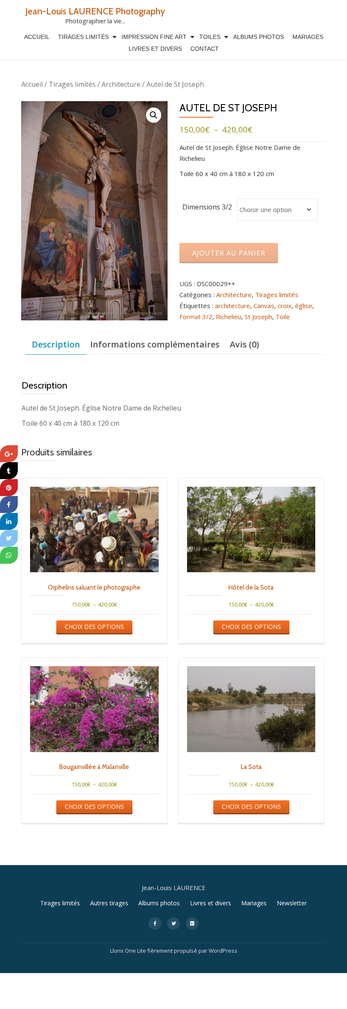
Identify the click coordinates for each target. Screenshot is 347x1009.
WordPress (223, 950)
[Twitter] (9, 538)
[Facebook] (9, 504)
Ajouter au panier (228, 253)
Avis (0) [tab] (244, 344)
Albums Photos (258, 36)
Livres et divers (155, 48)
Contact (204, 48)
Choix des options (94, 627)
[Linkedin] (9, 521)
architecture (232, 305)
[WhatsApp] (9, 555)
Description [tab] (56, 344)
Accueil (37, 36)
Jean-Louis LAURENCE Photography (95, 11)
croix (285, 305)
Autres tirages (109, 903)
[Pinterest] (9, 487)
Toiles (209, 36)
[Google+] (9, 453)
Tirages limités (83, 36)
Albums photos (159, 903)
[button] (153, 115)
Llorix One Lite (128, 950)
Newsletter (292, 903)
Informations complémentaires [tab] (155, 344)
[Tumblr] (9, 470)
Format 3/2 (195, 316)
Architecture (121, 84)
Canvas (263, 305)
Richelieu (228, 316)
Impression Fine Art (154, 36)
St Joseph (258, 316)
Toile (282, 316)
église (303, 305)
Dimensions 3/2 (207, 207)
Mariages (307, 36)
